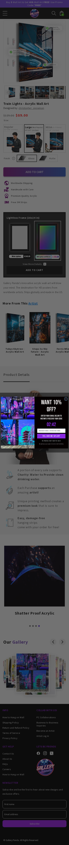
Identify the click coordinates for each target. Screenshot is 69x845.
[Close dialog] (65, 398)
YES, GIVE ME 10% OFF (51, 436)
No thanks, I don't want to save (51, 441)
